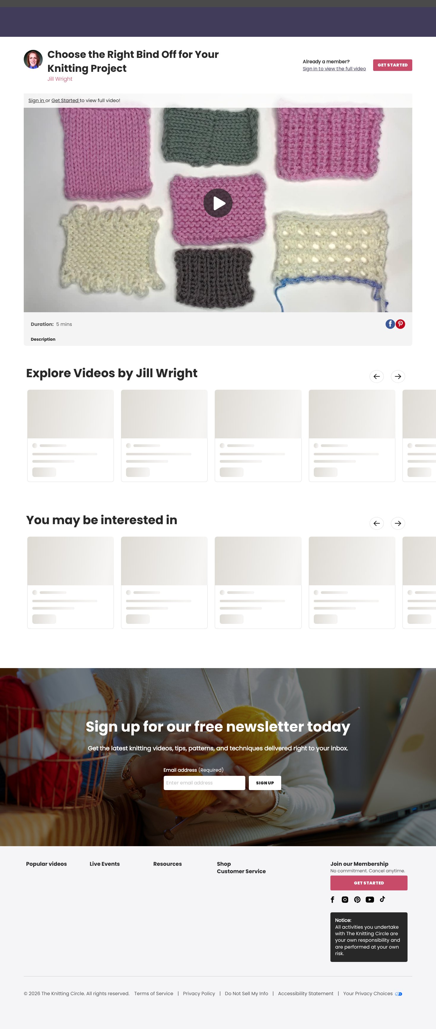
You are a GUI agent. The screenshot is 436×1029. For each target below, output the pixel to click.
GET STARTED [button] (393, 65)
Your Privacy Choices (368, 993)
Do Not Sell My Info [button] (246, 993)
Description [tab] (43, 339)
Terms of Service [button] (153, 993)
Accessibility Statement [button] (305, 993)
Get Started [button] (369, 883)
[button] (334, 65)
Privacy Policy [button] (199, 993)
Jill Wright (59, 79)
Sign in (36, 100)
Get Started (66, 100)
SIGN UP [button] (265, 783)
